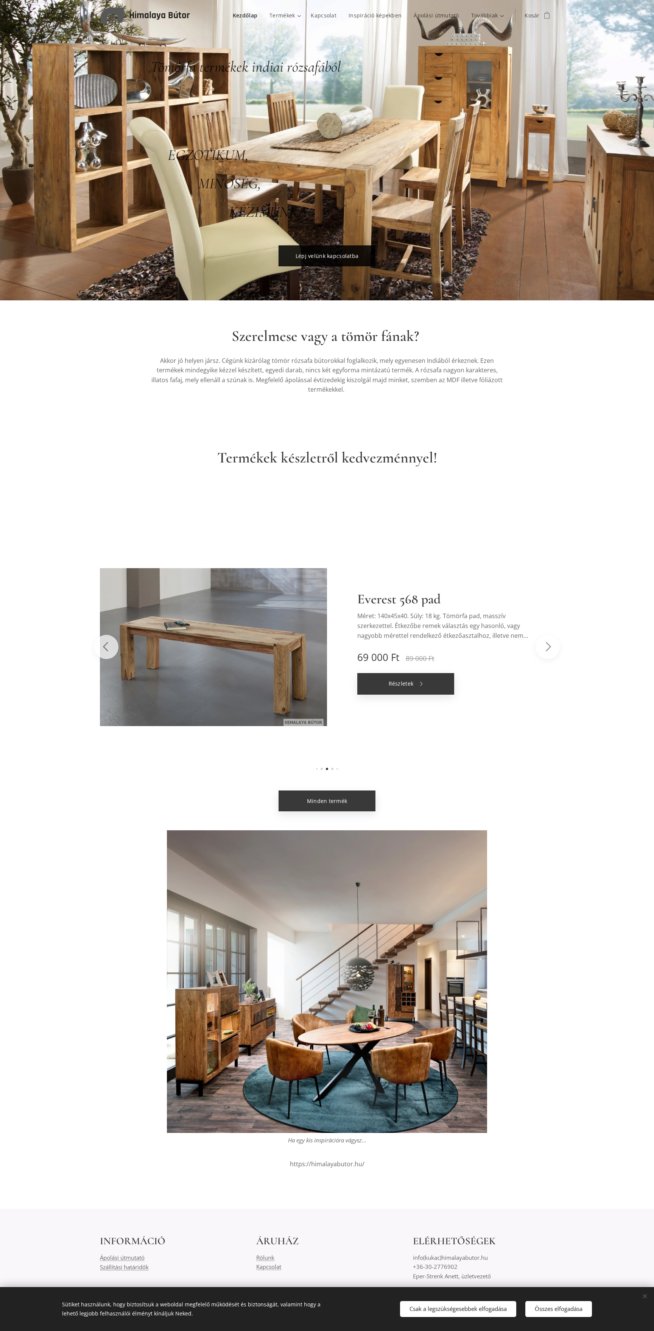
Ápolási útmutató (122, 1257)
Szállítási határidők (124, 1267)
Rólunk (265, 1257)
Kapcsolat (268, 1266)
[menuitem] (247, 15)
